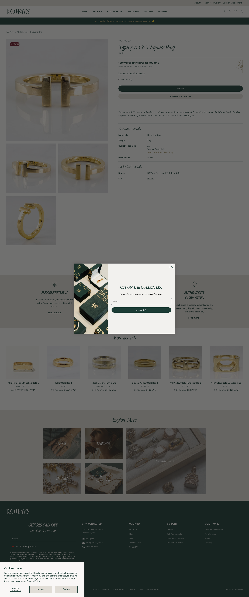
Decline (66, 589)
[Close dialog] (172, 267)
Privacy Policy (33, 581)
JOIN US (141, 310)
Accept (40, 589)
